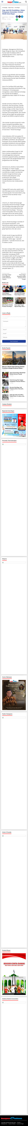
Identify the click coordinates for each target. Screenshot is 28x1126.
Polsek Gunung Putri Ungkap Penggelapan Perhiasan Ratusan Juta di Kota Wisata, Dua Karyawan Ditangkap (18, 380)
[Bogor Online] (14, 1)
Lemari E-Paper (20, 1123)
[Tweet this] (19, 16)
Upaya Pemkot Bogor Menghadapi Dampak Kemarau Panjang (17, 373)
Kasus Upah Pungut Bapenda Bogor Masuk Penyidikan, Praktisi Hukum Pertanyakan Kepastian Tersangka (20, 305)
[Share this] (17, 16)
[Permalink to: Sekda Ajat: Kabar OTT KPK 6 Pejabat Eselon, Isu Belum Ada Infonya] (5, 397)
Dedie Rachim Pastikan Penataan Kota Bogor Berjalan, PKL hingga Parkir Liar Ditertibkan (7, 305)
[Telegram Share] (22, 16)
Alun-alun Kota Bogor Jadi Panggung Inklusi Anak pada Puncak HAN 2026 (16, 388)
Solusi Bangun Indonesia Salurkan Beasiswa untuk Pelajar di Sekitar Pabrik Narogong (7, 294)
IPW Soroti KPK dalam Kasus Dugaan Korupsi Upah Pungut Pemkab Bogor (20, 294)
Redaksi (19, 1122)
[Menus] (2, 1)
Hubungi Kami (4, 1123)
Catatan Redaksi (12, 1123)
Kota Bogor (4, 19)
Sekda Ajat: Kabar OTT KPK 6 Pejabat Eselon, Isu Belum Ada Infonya (17, 395)
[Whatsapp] (17, 19)
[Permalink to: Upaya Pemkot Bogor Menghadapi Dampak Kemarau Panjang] (5, 375)
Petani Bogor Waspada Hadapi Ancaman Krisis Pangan (21, 276)
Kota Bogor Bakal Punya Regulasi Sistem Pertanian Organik (6, 276)
